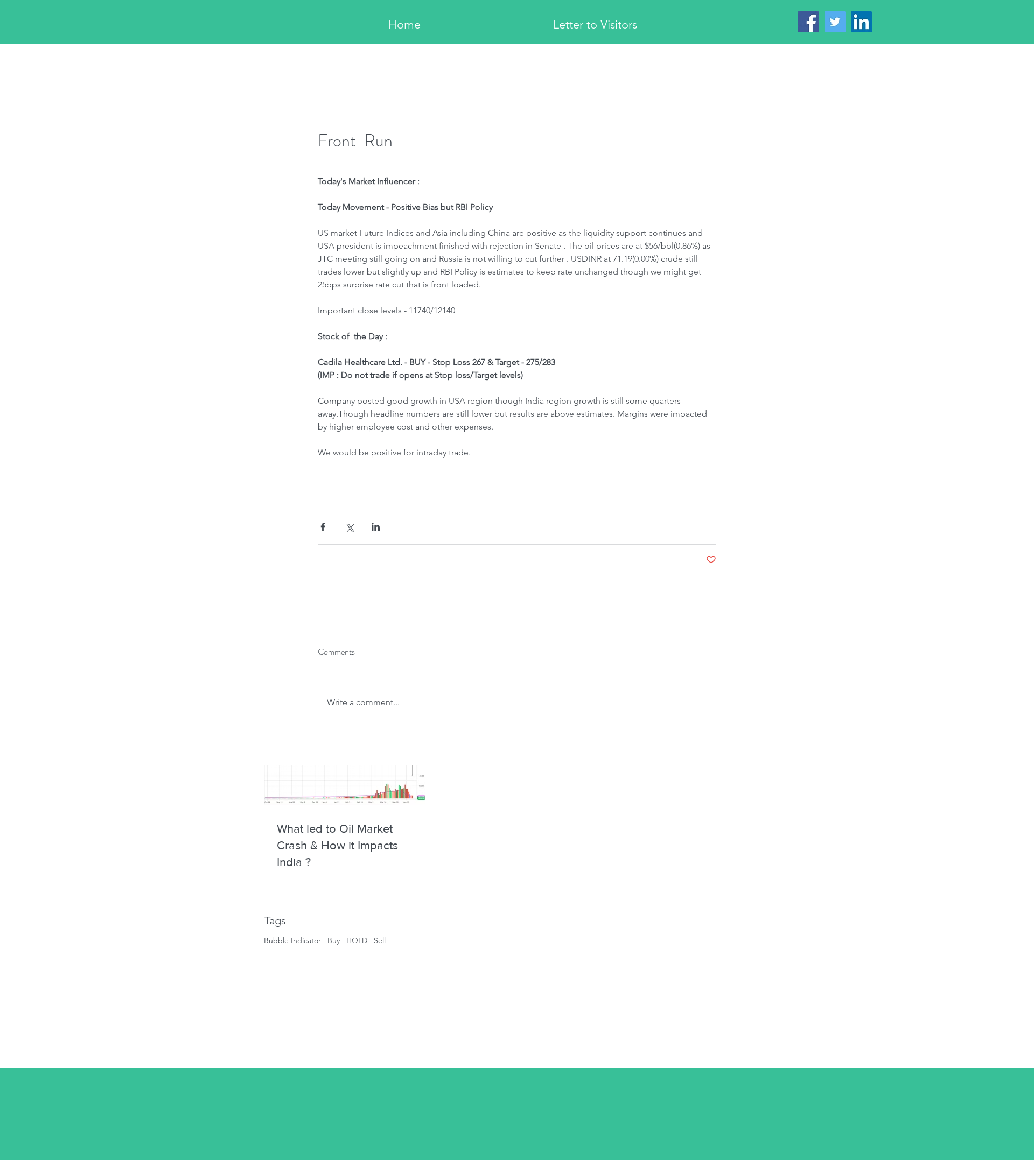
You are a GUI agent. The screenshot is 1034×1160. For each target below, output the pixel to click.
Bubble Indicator (292, 940)
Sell (380, 940)
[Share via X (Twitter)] (349, 527)
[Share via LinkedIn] (376, 527)
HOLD (356, 940)
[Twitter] (835, 21)
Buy (333, 940)
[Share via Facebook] (323, 527)
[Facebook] (808, 21)
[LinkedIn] (861, 21)
